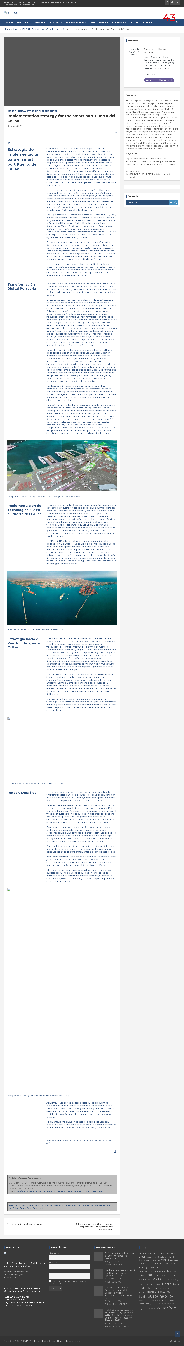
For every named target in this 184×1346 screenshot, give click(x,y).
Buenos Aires (151, 1257)
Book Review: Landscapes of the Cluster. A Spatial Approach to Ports (120, 1273)
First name (54, 1253)
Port (150, 1275)
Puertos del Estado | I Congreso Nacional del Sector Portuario (118, 1292)
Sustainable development (153, 1300)
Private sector (98, 1205)
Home (9, 22)
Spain (143, 1296)
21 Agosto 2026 (112, 1261)
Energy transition (154, 1263)
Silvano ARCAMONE (114, 1264)
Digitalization (173, 1260)
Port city (174, 1280)
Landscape (159, 1271)
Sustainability (160, 1296)
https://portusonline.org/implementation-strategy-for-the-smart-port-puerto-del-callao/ (59, 1191)
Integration (143, 1271)
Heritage (143, 1267)
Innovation (165, 1267)
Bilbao (173, 1254)
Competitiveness (147, 1260)
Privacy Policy (41, 1341)
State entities (39, 1208)
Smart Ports (26, 1208)
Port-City (160, 1275)
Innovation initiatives (48, 1205)
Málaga (142, 1275)
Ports (166, 1284)
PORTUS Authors (75, 22)
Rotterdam (151, 1292)
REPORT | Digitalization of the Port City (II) (32, 111)
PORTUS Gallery (99, 22)
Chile (168, 1256)
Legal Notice (57, 1341)
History (152, 1268)
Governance (170, 1263)
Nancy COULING (113, 1282)
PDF (114, 132)
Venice (151, 1308)
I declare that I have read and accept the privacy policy (67, 1282)
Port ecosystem (82, 1205)
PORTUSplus (119, 22)
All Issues (54, 22)
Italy (150, 1271)
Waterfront (167, 1308)
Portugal (162, 1288)
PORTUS (21, 22)
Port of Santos (156, 1285)
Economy (142, 1263)
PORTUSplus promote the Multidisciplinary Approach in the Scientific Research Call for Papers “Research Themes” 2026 (119, 1315)
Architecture (145, 1253)
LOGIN (146, 22)
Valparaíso (143, 1309)
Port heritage (144, 1285)
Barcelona (165, 1253)
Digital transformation (26, 1205)
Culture (161, 1259)
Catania (160, 1257)
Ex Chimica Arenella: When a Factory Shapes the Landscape (119, 1256)
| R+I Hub (134, 22)
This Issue (37, 22)
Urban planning (145, 1304)
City (173, 1257)
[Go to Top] (177, 1334)
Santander (165, 1291)
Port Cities (160, 1279)
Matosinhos (171, 1271)
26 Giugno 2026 (112, 1279)
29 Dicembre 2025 (113, 1301)
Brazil (142, 1256)
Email (51, 1272)
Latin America (66, 1205)
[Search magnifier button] (175, 202)
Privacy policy (73, 1341)
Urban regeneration (164, 1303)
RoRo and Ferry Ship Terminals (26, 1224)
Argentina (155, 1254)
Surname (53, 1262)
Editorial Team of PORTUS (117, 1304)
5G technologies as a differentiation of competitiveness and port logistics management (94, 1227)
